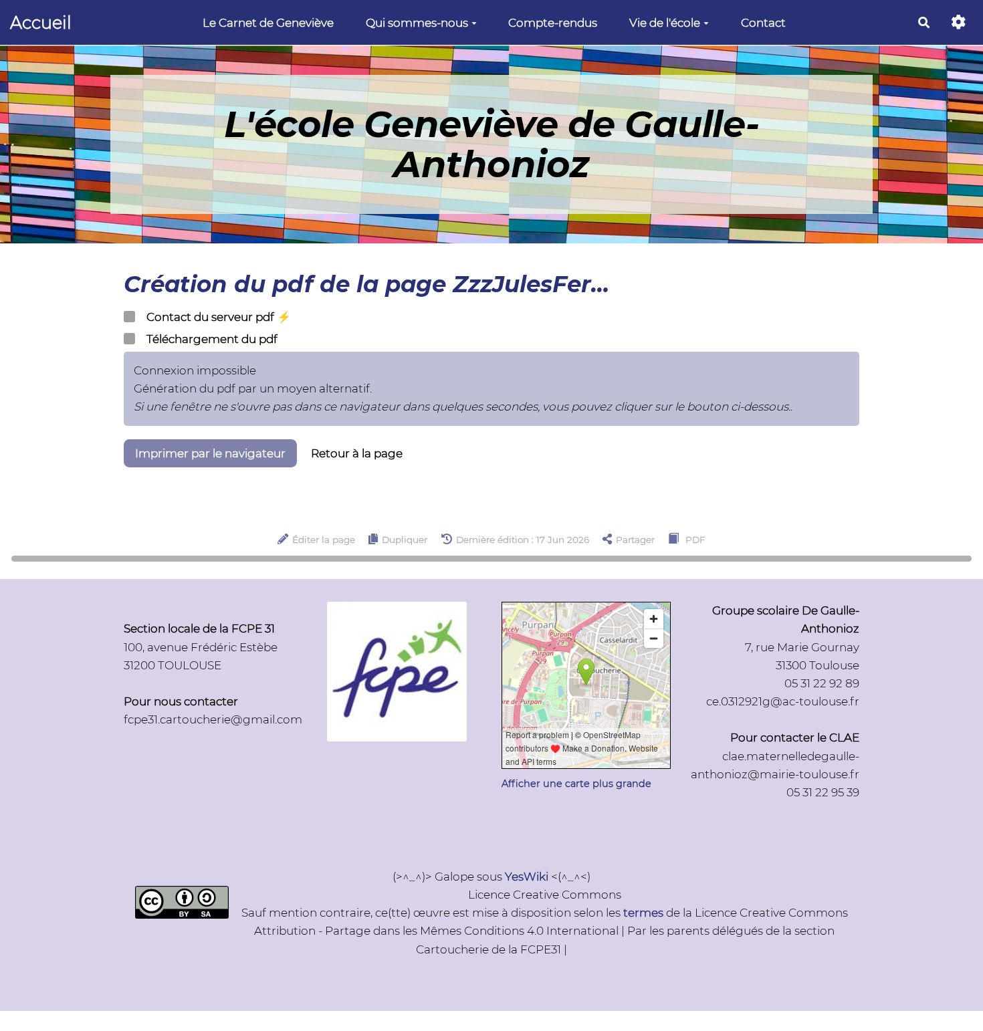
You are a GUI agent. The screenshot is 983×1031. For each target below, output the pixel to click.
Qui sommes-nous (417, 22)
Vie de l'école (664, 22)
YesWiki (526, 876)
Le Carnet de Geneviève (268, 22)
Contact (763, 22)
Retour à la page (357, 453)
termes (643, 912)
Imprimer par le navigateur (210, 453)
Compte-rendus (552, 22)
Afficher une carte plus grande (576, 784)
